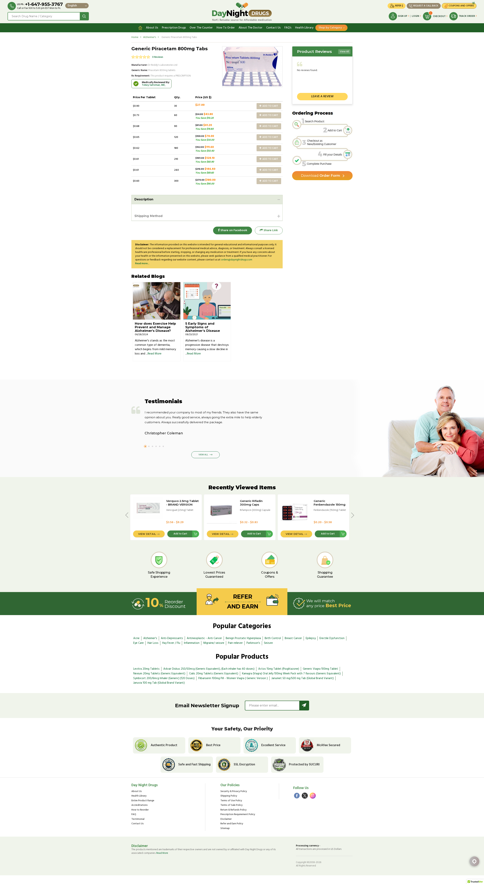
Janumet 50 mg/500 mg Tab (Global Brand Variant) (302, 678)
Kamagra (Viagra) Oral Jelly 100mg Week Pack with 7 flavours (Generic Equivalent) (291, 673)
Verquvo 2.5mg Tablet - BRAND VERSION (182, 502)
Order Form (320, 176)
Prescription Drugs (174, 27)
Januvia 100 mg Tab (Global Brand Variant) (159, 683)
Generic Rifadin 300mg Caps (251, 502)
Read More (154, 353)
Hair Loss (152, 643)
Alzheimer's (149, 37)
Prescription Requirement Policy (237, 814)
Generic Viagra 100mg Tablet (320, 669)
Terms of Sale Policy (231, 805)
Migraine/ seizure (213, 643)
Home (134, 37)
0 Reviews (157, 57)
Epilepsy (311, 638)
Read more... (142, 263)
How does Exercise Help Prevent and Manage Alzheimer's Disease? (155, 327)
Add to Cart (270, 106)
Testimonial (137, 819)
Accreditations (139, 805)
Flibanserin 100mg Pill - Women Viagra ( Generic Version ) (233, 678)
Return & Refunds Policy (233, 810)
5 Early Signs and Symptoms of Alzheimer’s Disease (202, 327)
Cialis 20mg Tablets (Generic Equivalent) (213, 673)
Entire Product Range (142, 801)
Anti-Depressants (172, 638)
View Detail (147, 533)
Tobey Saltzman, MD (153, 85)
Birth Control (273, 638)
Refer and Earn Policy (231, 824)
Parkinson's (253, 643)
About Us (152, 27)
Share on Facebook (233, 230)
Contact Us (273, 27)
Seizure (268, 643)
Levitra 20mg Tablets (146, 669)
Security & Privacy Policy (233, 791)
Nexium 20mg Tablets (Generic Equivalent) (159, 673)
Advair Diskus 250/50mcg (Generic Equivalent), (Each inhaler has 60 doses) (208, 669)
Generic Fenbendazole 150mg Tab (329, 504)
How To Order (225, 27)
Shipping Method (148, 216)
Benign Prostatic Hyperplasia (243, 638)
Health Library (304, 27)
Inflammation (191, 643)
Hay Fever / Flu (171, 643)
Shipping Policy (228, 796)
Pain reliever (235, 643)
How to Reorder (140, 810)
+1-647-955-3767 (44, 4)
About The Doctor (250, 27)
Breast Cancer (293, 638)
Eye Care (138, 643)
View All (344, 51)
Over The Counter (201, 27)
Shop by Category (330, 27)
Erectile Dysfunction (332, 638)
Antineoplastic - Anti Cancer (204, 638)
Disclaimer (226, 819)
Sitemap (225, 828)
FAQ (133, 814)
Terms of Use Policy (231, 801)
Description (143, 199)
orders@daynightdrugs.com (236, 260)
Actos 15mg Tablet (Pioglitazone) (278, 669)
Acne (136, 638)
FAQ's (287, 27)
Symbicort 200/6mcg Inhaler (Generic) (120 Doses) (164, 678)
